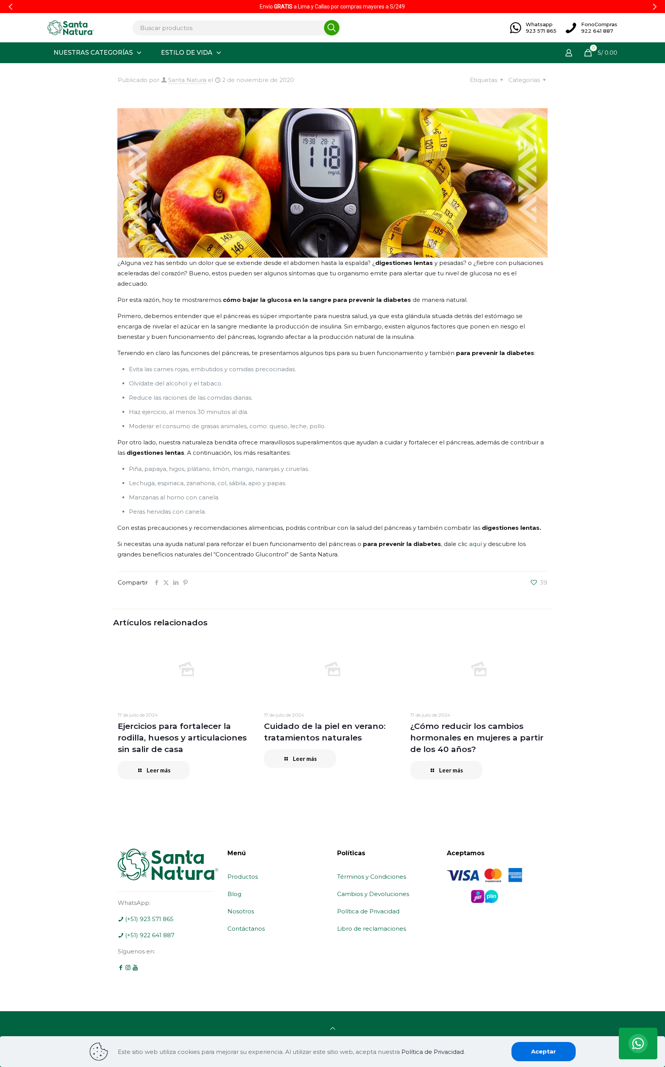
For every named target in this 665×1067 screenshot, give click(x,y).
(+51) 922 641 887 (149, 935)
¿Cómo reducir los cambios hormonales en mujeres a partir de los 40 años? (476, 737)
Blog (234, 894)
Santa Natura (187, 80)
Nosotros (240, 911)
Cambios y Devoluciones (373, 894)
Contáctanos (246, 928)
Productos (242, 876)
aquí (475, 544)
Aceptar (543, 1051)
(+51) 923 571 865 (149, 919)
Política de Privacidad (368, 911)
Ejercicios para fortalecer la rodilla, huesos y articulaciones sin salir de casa (182, 737)
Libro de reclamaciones (371, 928)
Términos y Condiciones (371, 876)
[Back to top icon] (333, 1028)
